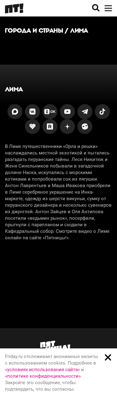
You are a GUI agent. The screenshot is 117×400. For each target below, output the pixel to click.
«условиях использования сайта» (42, 369)
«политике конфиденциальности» (43, 376)
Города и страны (34, 30)
